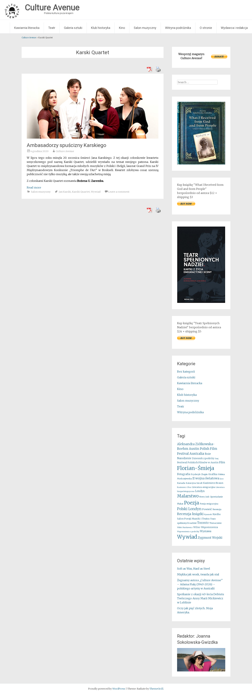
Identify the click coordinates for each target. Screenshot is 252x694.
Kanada (181, 483)
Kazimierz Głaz (184, 487)
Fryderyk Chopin (199, 474)
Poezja (191, 503)
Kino (122, 28)
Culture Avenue (65, 151)
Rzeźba (216, 514)
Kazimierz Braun (213, 482)
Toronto (203, 523)
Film (222, 462)
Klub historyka (100, 28)
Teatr (51, 28)
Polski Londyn (189, 509)
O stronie (206, 28)
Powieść (207, 509)
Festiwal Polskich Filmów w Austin (197, 462)
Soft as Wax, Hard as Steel (193, 568)
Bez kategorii (186, 371)
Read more (34, 187)
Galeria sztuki (73, 28)
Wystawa (205, 531)
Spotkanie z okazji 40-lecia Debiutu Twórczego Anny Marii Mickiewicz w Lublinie (200, 598)
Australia (196, 454)
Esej (216, 458)
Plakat (180, 503)
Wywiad (95, 191)
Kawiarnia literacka (26, 28)
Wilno (196, 527)
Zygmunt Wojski (210, 538)
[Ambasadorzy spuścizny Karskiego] (92, 137)
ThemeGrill (156, 688)
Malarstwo (188, 496)
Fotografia (183, 474)
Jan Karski (65, 191)
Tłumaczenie (215, 523)
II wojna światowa (206, 478)
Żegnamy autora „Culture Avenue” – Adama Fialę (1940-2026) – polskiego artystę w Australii (200, 584)
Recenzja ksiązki (190, 514)
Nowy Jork (204, 497)
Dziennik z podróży (203, 458)
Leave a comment (118, 191)
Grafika (212, 474)
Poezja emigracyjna (209, 504)
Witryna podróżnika (178, 28)
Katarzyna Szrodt (194, 483)
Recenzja (217, 509)
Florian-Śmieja (195, 468)
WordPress (118, 688)
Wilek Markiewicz (185, 527)
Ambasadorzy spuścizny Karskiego (66, 145)
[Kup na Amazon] (201, 163)
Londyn (200, 491)
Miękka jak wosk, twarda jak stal (198, 574)
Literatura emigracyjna (203, 487)
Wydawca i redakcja (234, 28)
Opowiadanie (216, 496)
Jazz (222, 479)
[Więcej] (201, 659)
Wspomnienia (209, 527)
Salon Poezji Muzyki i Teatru (193, 518)
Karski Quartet (81, 191)
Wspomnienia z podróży (188, 531)
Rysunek (208, 514)
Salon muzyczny (145, 28)
